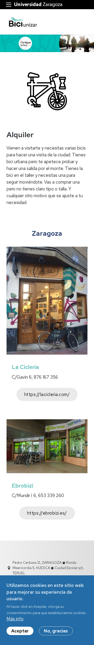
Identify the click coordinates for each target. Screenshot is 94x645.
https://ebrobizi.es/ (47, 513)
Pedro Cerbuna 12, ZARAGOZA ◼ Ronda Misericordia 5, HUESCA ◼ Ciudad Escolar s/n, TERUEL (48, 567)
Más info (15, 619)
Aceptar (20, 631)
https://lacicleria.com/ (47, 394)
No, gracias (56, 631)
